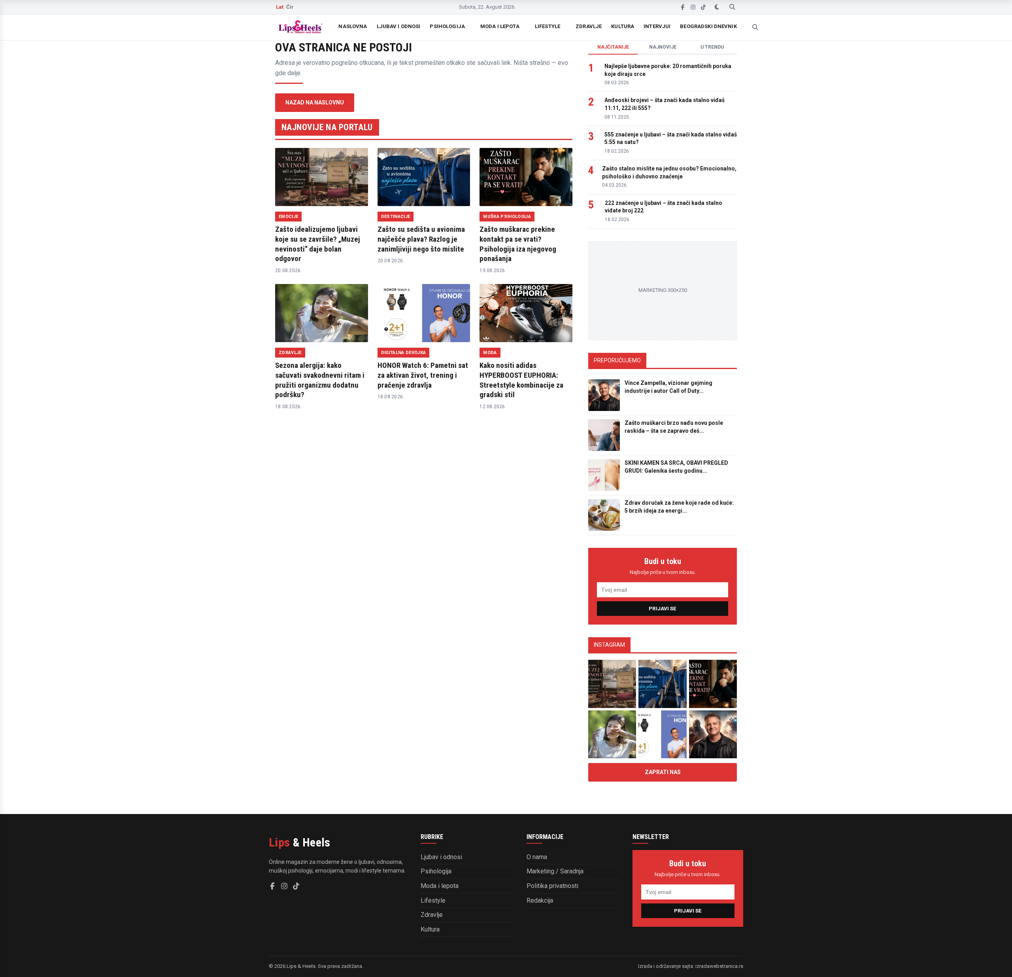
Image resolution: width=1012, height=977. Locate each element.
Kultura (622, 26)
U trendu (712, 47)
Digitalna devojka (403, 352)
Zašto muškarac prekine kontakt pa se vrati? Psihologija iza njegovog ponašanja (518, 244)
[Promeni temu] (716, 7)
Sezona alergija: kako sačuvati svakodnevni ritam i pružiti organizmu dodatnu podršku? (319, 380)
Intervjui (657, 26)
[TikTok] (703, 7)
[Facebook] (682, 7)
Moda (490, 352)
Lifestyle (547, 26)
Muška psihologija (507, 216)
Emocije (288, 216)
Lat (279, 7)
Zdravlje (589, 26)
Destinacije (395, 216)
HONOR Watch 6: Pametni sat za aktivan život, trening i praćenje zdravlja (423, 375)
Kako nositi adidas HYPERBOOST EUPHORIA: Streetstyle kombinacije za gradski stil (521, 380)
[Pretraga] (732, 7)
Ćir (290, 7)
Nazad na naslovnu (314, 102)
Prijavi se (662, 609)
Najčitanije (613, 47)
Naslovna (352, 26)
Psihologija (447, 26)
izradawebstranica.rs (719, 966)
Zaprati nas (663, 772)
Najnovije (662, 47)
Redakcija (540, 900)
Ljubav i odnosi (399, 26)
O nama (537, 857)
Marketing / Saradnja (555, 871)
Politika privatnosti (552, 886)
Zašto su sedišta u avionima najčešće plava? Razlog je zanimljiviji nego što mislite (421, 239)
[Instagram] (693, 7)
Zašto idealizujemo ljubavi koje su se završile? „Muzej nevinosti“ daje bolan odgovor (317, 244)
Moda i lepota (499, 26)
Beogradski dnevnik (708, 26)
